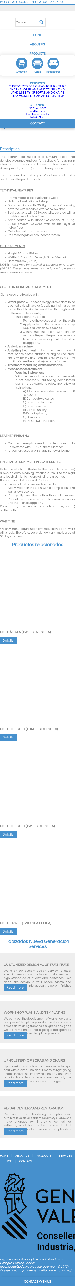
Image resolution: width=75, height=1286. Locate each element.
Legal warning (10, 1259)
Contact (37, 123)
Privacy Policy (32, 1259)
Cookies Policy (53, 1259)
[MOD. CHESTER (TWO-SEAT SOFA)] (37, 821)
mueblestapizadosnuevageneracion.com (28, 1266)
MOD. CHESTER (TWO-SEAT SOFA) (27, 826)
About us (37, 44)
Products (37, 53)
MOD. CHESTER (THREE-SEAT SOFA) (29, 729)
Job (9, 1161)
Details (7, 640)
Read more (15, 987)
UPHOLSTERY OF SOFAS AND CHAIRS (37, 92)
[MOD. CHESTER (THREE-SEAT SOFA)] (37, 724)
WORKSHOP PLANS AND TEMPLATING (37, 89)
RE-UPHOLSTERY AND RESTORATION (38, 95)
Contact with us (37, 1281)
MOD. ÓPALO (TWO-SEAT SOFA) (25, 923)
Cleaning (37, 105)
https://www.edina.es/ (56, 1270)
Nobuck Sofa (37, 108)
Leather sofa (37, 111)
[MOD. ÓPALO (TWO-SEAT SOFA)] (37, 918)
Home (37, 35)
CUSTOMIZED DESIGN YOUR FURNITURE (37, 86)
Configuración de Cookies (17, 1263)
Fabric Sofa (37, 117)
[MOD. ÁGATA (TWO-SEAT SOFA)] (37, 627)
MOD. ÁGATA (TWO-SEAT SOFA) (25, 632)
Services (37, 83)
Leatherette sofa (37, 114)
